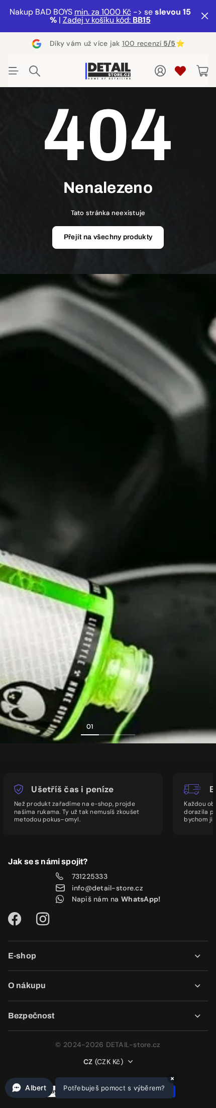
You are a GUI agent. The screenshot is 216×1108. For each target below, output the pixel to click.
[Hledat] (34, 71)
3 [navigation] (126, 726)
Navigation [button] (13, 71)
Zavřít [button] (204, 16)
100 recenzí (149, 43)
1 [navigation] (90, 726)
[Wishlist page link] (180, 71)
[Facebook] (14, 919)
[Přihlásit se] (160, 71)
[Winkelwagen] (202, 71)
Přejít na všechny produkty (108, 237)
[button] (89, 1088)
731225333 (89, 876)
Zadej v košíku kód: (107, 20)
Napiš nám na (116, 899)
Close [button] (108, 956)
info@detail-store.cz (107, 887)
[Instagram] (42, 919)
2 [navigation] (108, 726)
